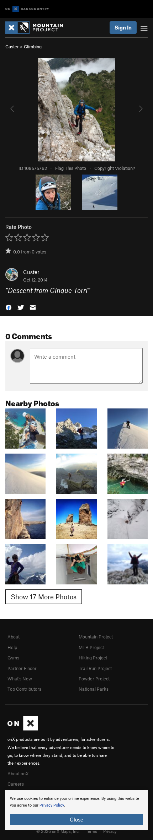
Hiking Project (93, 657)
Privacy (110, 831)
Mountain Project (96, 637)
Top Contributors (24, 689)
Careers (15, 784)
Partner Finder (22, 668)
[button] (8, 307)
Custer (12, 46)
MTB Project (91, 647)
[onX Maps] (22, 729)
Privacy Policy (51, 805)
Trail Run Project (95, 668)
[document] (76, 810)
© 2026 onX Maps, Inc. (58, 831)
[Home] (37, 27)
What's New (19, 678)
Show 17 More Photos (43, 597)
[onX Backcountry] (27, 9)
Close (76, 819)
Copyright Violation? (114, 168)
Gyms (13, 657)
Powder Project (94, 678)
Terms (91, 831)
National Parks (94, 689)
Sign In (123, 27)
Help (12, 647)
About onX (18, 773)
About (13, 637)
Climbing (33, 46)
